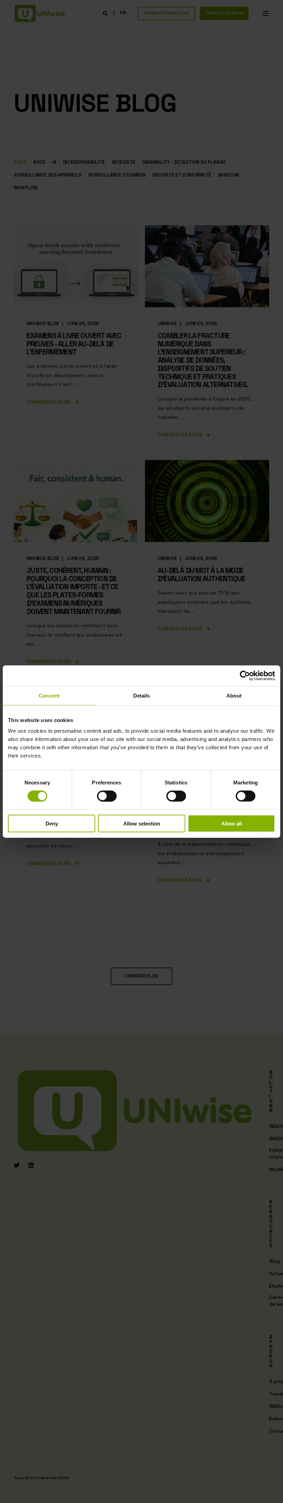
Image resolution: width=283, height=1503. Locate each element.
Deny (52, 823)
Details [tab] (141, 695)
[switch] (107, 795)
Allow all (231, 823)
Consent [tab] (49, 695)
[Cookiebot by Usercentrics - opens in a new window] (245, 675)
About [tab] (234, 695)
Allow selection (141, 823)
